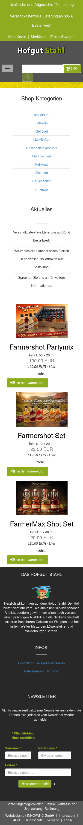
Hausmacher (41, 181)
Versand (53, 820)
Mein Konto (17, 36)
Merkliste (38, 36)
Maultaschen (41, 156)
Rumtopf (41, 190)
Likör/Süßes (41, 139)
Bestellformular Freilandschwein (41, 663)
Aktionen (41, 172)
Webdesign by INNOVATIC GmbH (29, 815)
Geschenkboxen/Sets (41, 147)
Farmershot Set (41, 435)
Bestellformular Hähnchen (41, 671)
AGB (16, 820)
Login (68, 820)
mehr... (41, 373)
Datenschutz (33, 820)
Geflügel (42, 131)
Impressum (67, 815)
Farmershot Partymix (41, 347)
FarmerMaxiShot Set (41, 524)
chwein (43, 123)
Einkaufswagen (63, 36)
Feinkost (41, 164)
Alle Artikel (41, 114)
